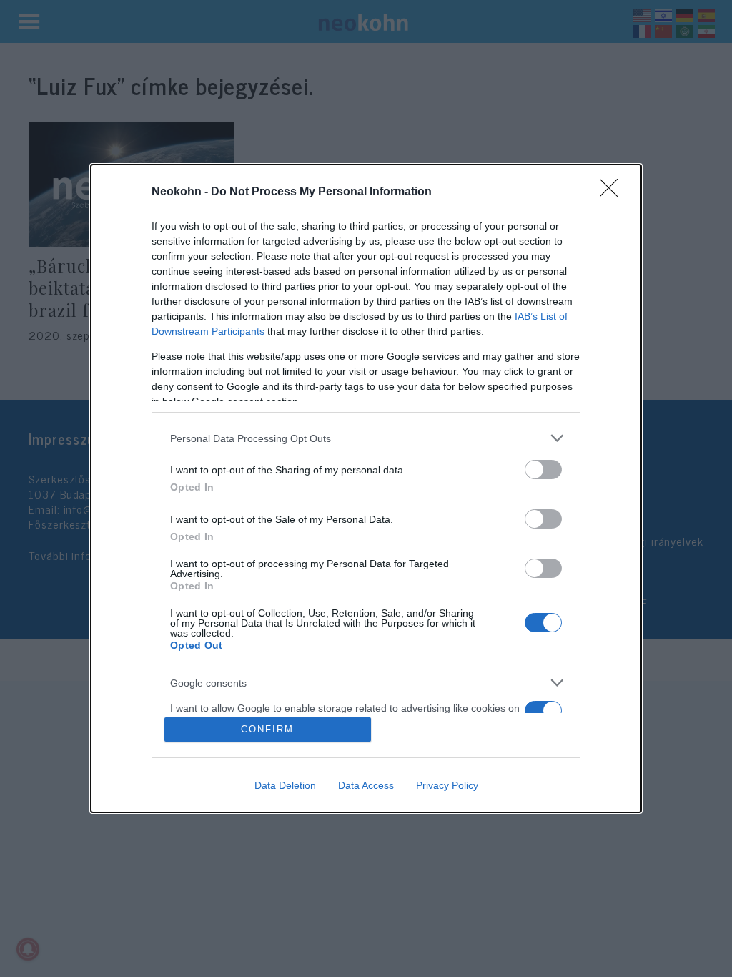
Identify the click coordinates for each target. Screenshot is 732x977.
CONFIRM (267, 729)
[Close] (613, 192)
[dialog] (366, 488)
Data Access (366, 785)
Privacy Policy (447, 785)
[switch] (543, 469)
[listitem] (366, 438)
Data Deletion (285, 785)
